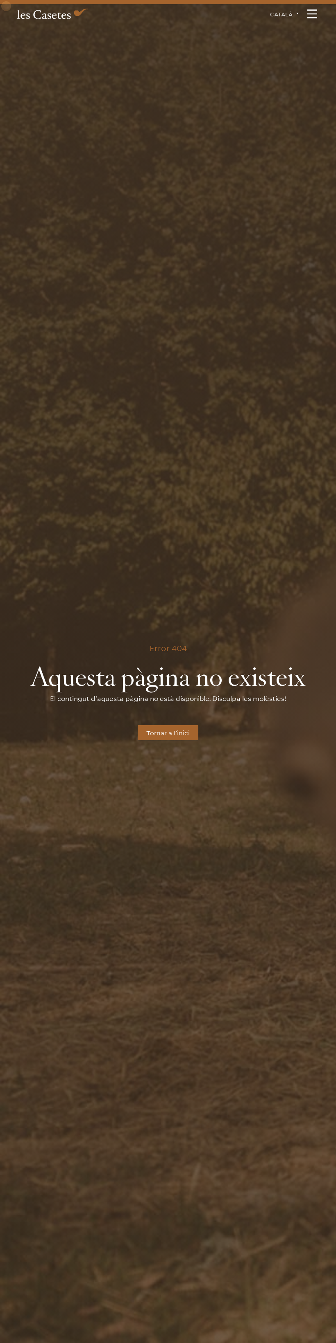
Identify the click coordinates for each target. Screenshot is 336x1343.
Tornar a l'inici (168, 732)
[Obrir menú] (312, 13)
